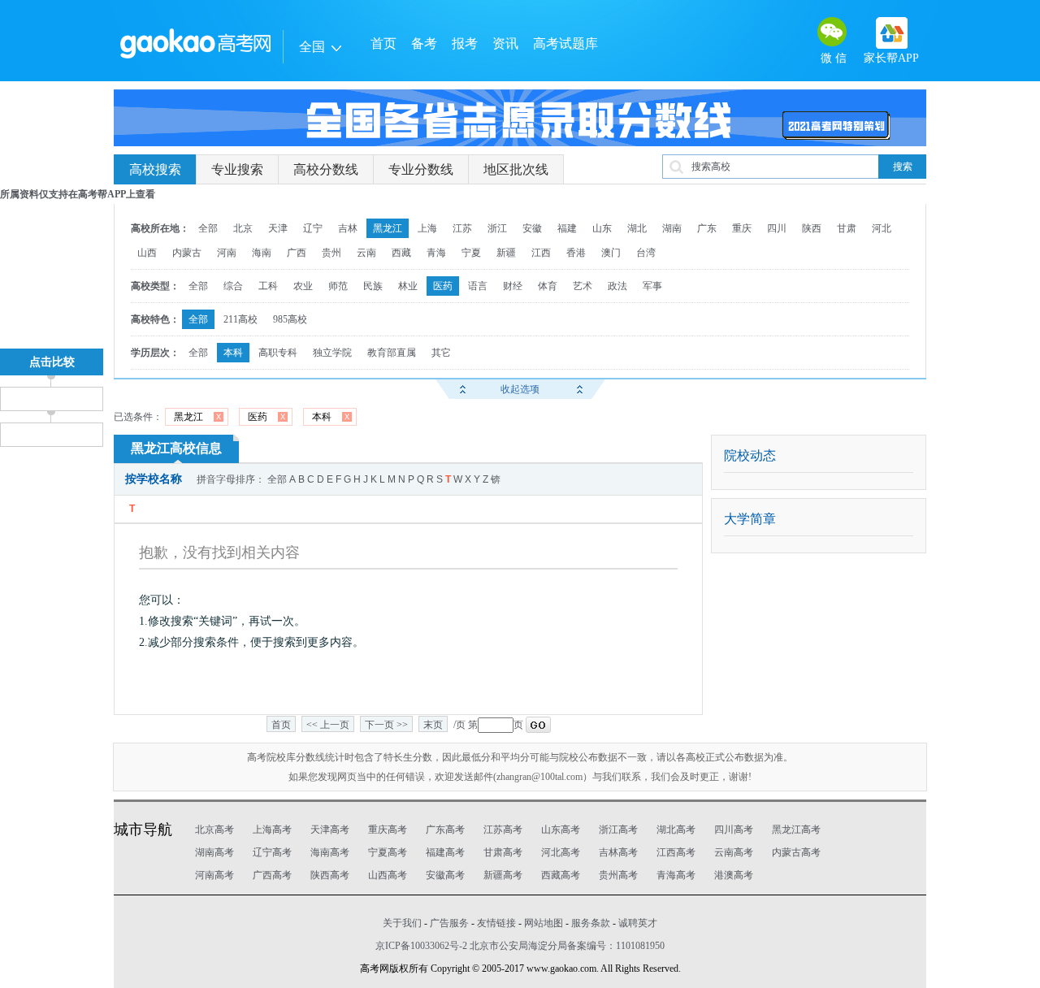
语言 (478, 286)
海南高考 (329, 852)
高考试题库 (565, 43)
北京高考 (214, 829)
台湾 (646, 252)
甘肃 (846, 228)
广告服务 (449, 923)
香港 (576, 252)
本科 (233, 352)
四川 (776, 228)
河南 (226, 252)
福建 (567, 228)
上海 (427, 228)
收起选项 (520, 389)
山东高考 (560, 829)
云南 (366, 252)
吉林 (348, 228)
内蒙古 (187, 252)
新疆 (506, 252)
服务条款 (590, 923)
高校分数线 (325, 169)
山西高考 (387, 875)
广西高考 (272, 875)
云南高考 (733, 852)
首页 (383, 43)
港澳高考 (733, 875)
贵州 (331, 252)
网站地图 (543, 923)
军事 (652, 286)
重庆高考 (387, 829)
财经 (512, 286)
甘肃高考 (502, 852)
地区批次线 (515, 169)
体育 (547, 286)
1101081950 (640, 945)
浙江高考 (618, 829)
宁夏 (471, 252)
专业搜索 (237, 169)
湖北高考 (676, 829)
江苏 (462, 228)
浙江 (497, 228)
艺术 (582, 286)
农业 (303, 286)
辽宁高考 (272, 852)
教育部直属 (391, 352)
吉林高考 (618, 852)
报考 (465, 43)
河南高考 (214, 875)
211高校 (240, 319)
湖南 (672, 228)
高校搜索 (155, 169)
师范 (338, 286)
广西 (296, 252)
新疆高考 (502, 875)
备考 (424, 43)
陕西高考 (329, 875)
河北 (881, 228)
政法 (617, 286)
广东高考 (445, 829)
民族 (373, 286)
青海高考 (676, 875)
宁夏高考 (387, 852)
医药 (443, 286)
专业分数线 (420, 169)
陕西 (811, 228)
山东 (602, 228)
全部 (208, 228)
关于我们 (402, 923)
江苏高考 (502, 829)
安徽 (532, 228)
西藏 (401, 252)
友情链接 (496, 923)
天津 (278, 228)
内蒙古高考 (796, 852)
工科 (268, 286)
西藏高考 (560, 875)
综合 (233, 286)
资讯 (505, 43)
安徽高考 (445, 875)
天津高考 (329, 829)
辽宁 (313, 228)
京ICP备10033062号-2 (421, 945)
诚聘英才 (637, 923)
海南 (261, 252)
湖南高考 (214, 852)
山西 (147, 252)
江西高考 (676, 852)
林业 (408, 286)
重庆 (742, 228)
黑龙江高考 (796, 829)
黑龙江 (387, 228)
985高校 (290, 319)
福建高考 (445, 852)
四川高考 (733, 829)
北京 (243, 228)
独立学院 (332, 352)
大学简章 (750, 519)
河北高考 (560, 852)
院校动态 (750, 455)
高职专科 (277, 352)
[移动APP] (892, 33)
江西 (541, 252)
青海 (436, 252)
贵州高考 (618, 875)
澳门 (611, 252)
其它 (441, 352)
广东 (707, 228)
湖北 (637, 228)
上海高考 (272, 829)
